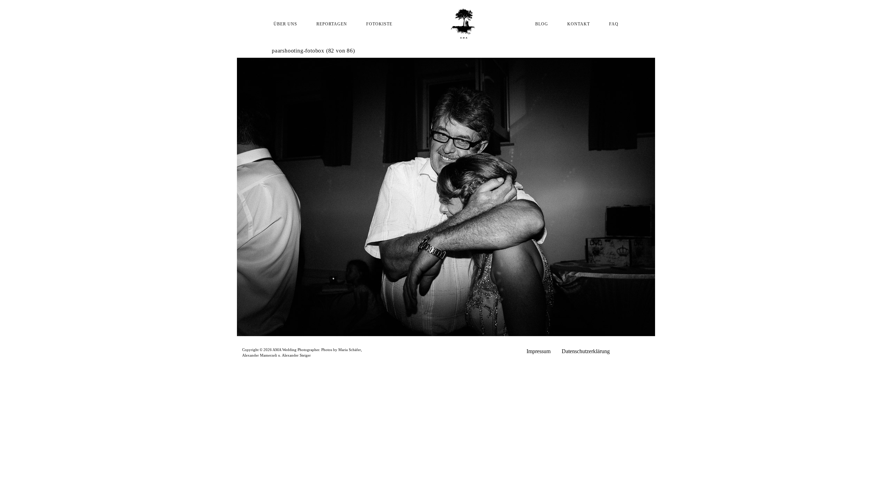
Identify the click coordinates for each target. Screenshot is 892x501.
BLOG (541, 24)
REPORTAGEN (331, 24)
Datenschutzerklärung (586, 351)
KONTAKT (578, 24)
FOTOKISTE (379, 24)
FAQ (613, 24)
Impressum (538, 351)
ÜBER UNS (285, 24)
